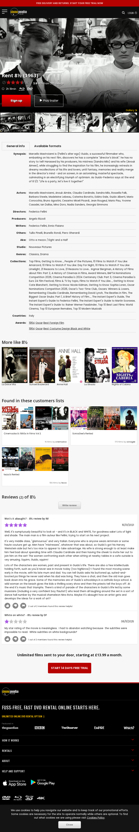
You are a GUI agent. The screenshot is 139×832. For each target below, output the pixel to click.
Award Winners (97, 273)
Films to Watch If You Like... (96, 281)
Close (69, 824)
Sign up (16, 100)
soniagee (131, 441)
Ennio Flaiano (56, 226)
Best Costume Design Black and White (66, 328)
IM (47, 518)
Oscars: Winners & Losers (113, 289)
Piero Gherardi (71, 233)
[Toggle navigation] (6, 11)
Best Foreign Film (53, 323)
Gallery (130, 110)
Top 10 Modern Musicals (87, 308)
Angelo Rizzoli (37, 219)
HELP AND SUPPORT (13, 771)
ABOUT (6, 761)
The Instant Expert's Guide (108, 296)
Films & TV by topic (66, 281)
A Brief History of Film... (77, 296)
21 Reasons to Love (52, 269)
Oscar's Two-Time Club (83, 289)
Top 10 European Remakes (56, 308)
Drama (44, 254)
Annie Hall (62, 384)
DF (45, 615)
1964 (32, 323)
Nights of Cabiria (121, 384)
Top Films (34, 261)
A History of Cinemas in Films (69, 273)
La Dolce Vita (9, 384)
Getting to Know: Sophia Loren (107, 285)
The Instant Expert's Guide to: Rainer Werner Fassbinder (63, 304)
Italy (31, 316)
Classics (34, 254)
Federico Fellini (38, 226)
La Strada (89, 384)
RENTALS (7, 751)
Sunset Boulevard (39, 384)
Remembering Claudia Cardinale (49, 293)
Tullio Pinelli (36, 233)
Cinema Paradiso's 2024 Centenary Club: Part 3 (82, 277)
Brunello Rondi (52, 233)
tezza (64, 482)
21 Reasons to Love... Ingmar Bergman (88, 269)
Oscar (39, 323)
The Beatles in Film (115, 293)
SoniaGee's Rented (82, 433)
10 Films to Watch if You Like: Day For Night (68, 265)
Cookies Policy (96, 817)
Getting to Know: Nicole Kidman (68, 285)
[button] (122, 12)
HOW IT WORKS (10, 740)
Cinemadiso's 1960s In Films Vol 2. (22, 433)
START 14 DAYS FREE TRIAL (69, 668)
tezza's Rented (11, 474)
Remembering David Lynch (86, 293)
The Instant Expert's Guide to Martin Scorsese (107, 300)
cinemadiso (61, 441)
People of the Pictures (78, 261)
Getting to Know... (52, 261)
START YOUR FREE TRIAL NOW (69, 3)
